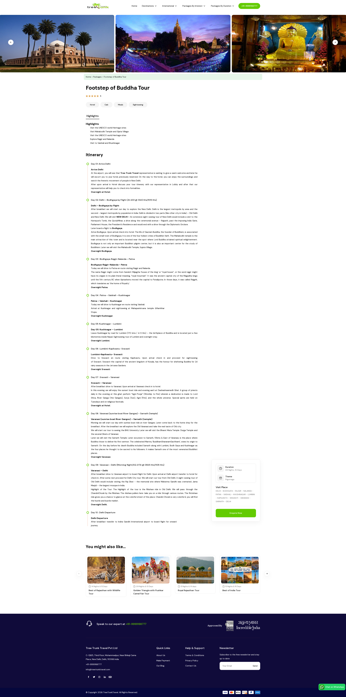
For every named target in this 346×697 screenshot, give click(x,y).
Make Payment (163, 660)
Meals (120, 104)
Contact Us (190, 665)
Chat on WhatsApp (334, 687)
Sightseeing (138, 104)
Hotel (92, 104)
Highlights (92, 116)
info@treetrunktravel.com (98, 669)
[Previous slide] (11, 42)
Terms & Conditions (194, 655)
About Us (160, 655)
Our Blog (160, 665)
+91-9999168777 (249, 6)
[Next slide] (335, 42)
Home (134, 6)
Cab (106, 104)
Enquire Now (236, 513)
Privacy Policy (191, 660)
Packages (97, 77)
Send (255, 666)
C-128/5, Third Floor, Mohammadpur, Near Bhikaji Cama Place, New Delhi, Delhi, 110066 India (111, 657)
